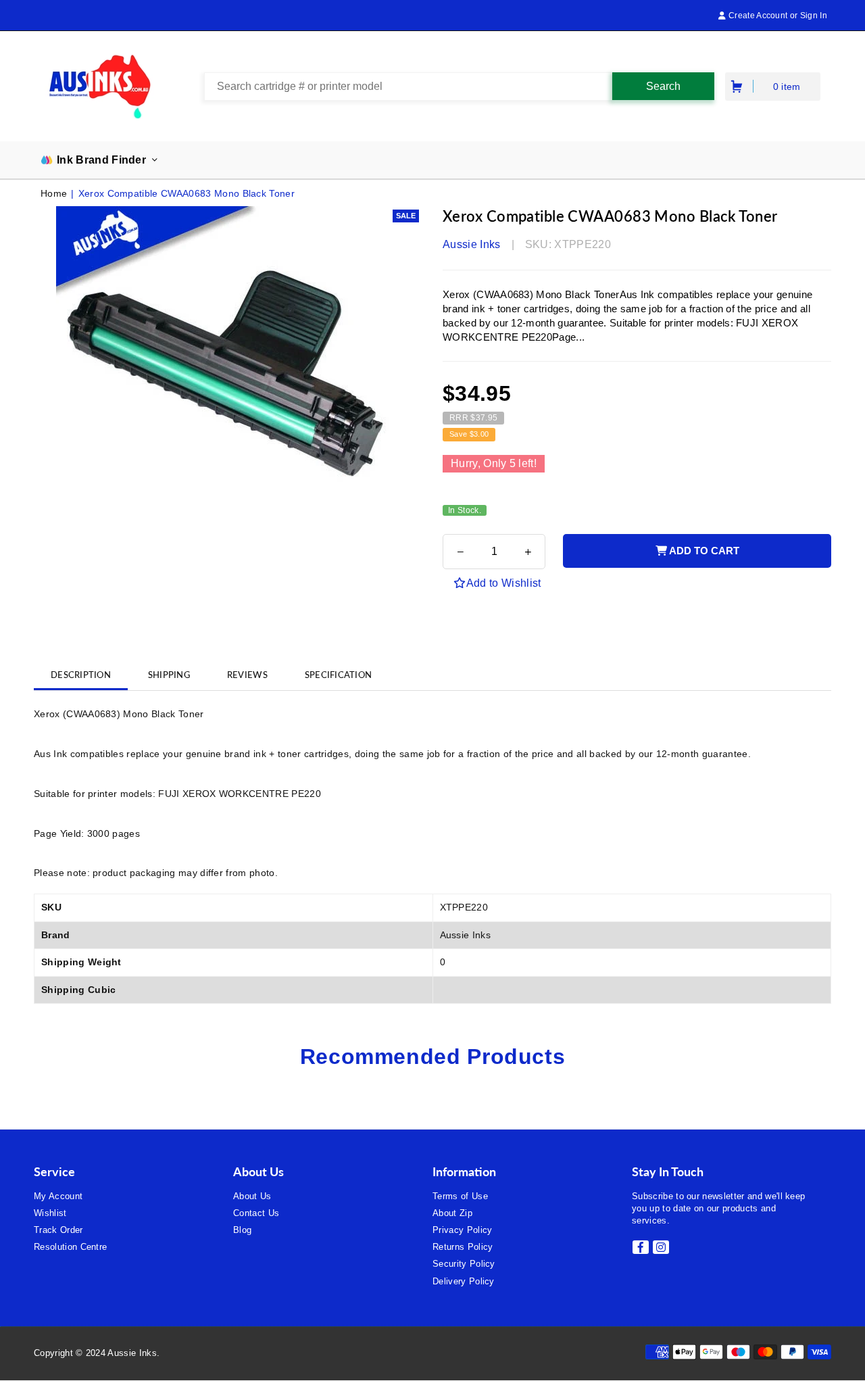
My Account (58, 1196)
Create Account (756, 15)
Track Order (58, 1230)
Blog (242, 1230)
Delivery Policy (463, 1281)
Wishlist (50, 1213)
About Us (252, 1196)
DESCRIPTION (81, 674)
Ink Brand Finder (101, 160)
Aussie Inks (472, 244)
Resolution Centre (70, 1247)
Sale (406, 216)
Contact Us (256, 1213)
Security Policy (463, 1264)
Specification (338, 674)
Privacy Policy (462, 1230)
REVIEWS (247, 674)
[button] (738, 86)
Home (54, 193)
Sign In (813, 15)
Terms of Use (460, 1196)
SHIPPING (169, 674)
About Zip (452, 1213)
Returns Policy (462, 1247)
